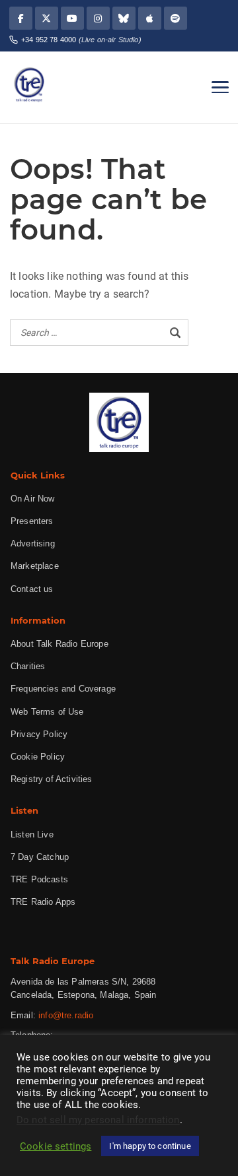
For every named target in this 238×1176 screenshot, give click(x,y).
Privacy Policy (39, 734)
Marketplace (35, 566)
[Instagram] (98, 18)
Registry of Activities (52, 779)
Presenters (32, 521)
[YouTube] (72, 18)
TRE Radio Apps (43, 902)
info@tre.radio (65, 1015)
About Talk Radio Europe (59, 644)
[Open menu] (220, 87)
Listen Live (32, 834)
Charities (28, 666)
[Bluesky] (124, 18)
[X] (46, 18)
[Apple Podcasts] (149, 18)
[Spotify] (175, 18)
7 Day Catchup (40, 857)
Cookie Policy (38, 757)
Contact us (32, 589)
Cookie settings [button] (55, 1146)
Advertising (33, 543)
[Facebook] (20, 18)
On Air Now (33, 499)
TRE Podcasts (39, 879)
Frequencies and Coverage (63, 689)
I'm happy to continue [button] (149, 1146)
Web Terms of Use (47, 712)
